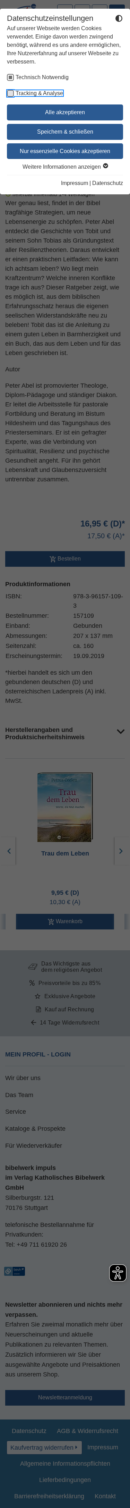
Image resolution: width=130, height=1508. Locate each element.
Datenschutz (107, 183)
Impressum (74, 183)
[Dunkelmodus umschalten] (119, 19)
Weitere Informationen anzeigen (62, 167)
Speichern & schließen (65, 132)
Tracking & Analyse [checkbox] (39, 93)
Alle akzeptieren (65, 112)
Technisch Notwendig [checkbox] (42, 77)
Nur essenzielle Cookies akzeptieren (65, 151)
